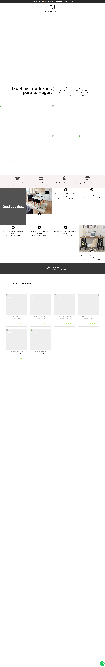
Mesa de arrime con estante (17, 316)
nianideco (55, 267)
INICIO (7, 9)
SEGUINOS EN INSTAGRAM (58, 269)
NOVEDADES (21, 9)
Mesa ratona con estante (64, 316)
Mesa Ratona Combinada (88, 316)
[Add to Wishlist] (25, 296)
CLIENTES (13, 9)
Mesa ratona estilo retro (40, 316)
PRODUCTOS (29, 9)
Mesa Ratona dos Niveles (17, 351)
